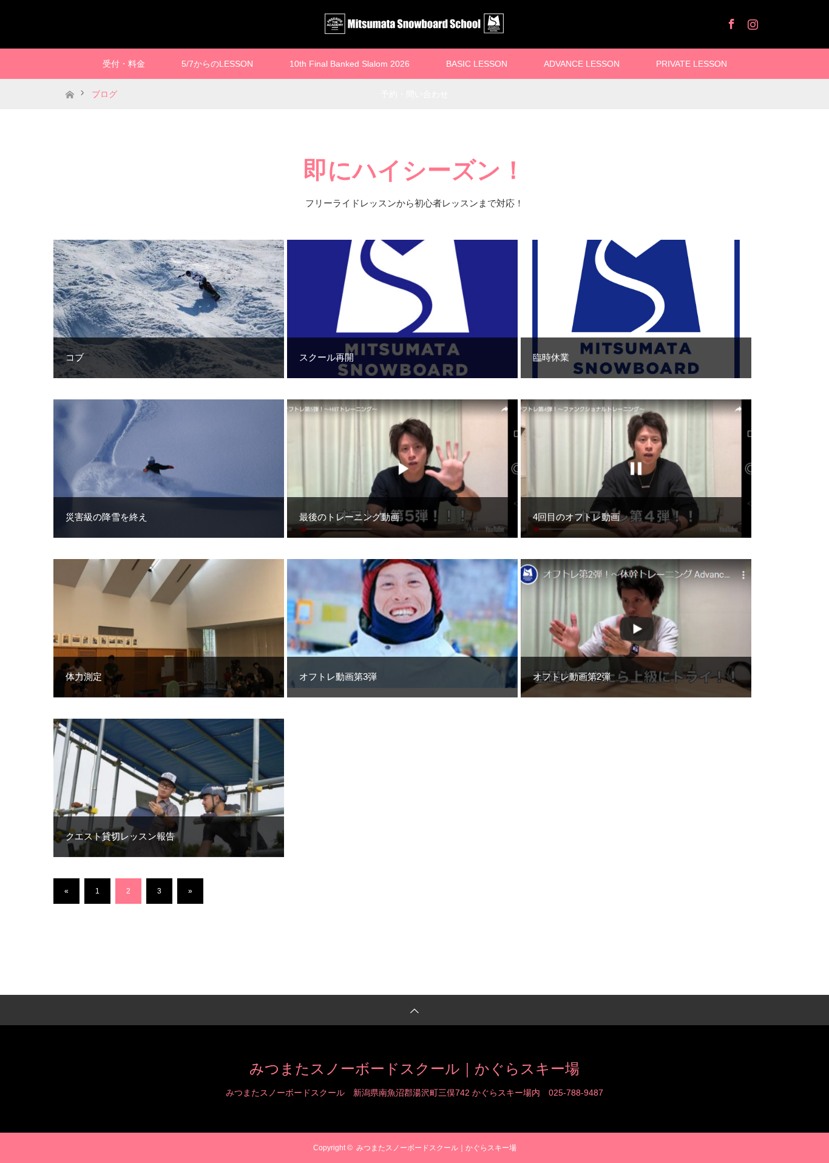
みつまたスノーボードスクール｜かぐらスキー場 (414, 1068)
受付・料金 (124, 64)
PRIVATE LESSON (691, 64)
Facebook (730, 22)
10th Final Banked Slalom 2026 (349, 64)
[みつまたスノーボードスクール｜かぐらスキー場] (414, 24)
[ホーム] (69, 83)
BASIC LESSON (476, 64)
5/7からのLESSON (217, 64)
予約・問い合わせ (414, 94)
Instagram (751, 22)
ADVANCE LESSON (582, 64)
